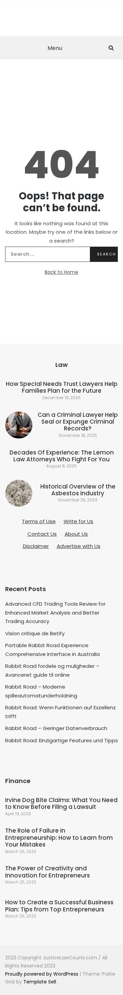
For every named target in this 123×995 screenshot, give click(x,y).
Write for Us (78, 521)
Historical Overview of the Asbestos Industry (77, 489)
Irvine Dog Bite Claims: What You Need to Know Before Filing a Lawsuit (61, 803)
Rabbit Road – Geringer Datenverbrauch (56, 728)
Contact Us (42, 533)
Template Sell (39, 981)
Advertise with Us (78, 546)
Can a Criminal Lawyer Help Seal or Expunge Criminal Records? (78, 422)
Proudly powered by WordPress (42, 974)
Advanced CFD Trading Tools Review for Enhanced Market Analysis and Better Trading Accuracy (55, 612)
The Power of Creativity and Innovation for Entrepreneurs (47, 871)
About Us (76, 533)
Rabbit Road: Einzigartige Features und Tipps (61, 740)
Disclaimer (36, 546)
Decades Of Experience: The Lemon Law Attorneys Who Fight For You (62, 455)
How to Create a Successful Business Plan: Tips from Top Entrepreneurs (59, 905)
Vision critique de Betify (35, 633)
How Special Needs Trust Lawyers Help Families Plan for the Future (62, 387)
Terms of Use (39, 521)
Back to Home (61, 272)
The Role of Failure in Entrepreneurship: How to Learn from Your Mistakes (59, 838)
